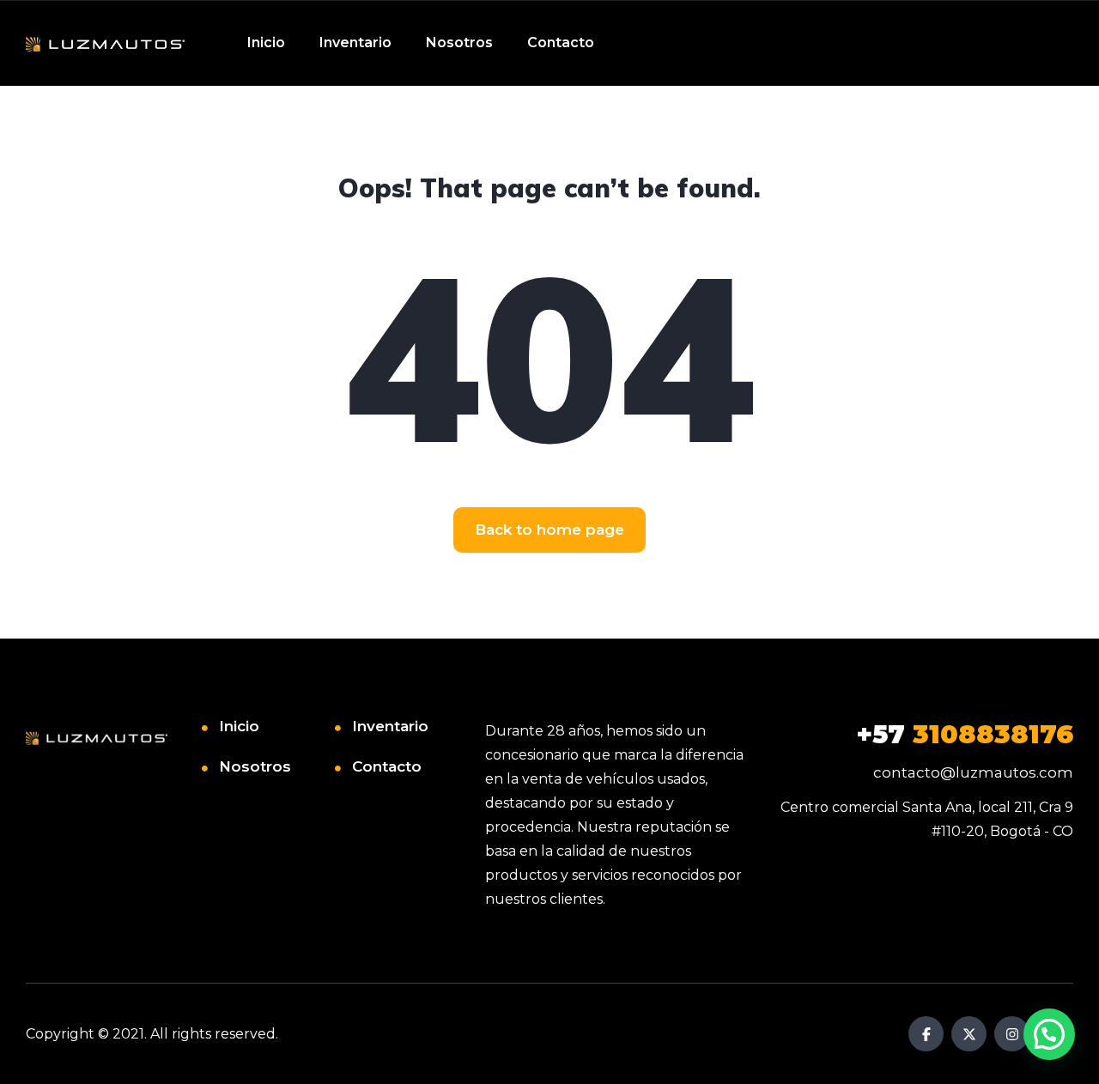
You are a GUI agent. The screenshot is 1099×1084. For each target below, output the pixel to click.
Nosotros (459, 42)
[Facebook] (926, 1033)
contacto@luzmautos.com (973, 772)
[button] (1049, 1034)
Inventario (355, 42)
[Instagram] (1011, 1033)
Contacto (560, 42)
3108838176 (964, 734)
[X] (969, 1033)
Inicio (266, 42)
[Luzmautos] (105, 43)
